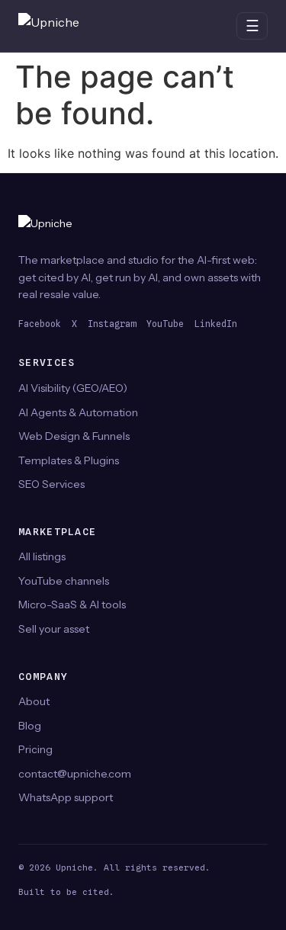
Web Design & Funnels (74, 436)
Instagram (112, 324)
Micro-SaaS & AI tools (72, 604)
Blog (29, 726)
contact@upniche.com (74, 774)
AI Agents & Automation (78, 412)
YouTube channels (63, 581)
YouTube (165, 324)
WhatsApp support (65, 797)
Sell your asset (53, 629)
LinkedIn (215, 324)
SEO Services (51, 484)
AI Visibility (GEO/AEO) (72, 388)
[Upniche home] (64, 26)
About (34, 701)
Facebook (39, 324)
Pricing (35, 749)
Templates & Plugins (68, 460)
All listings (42, 556)
